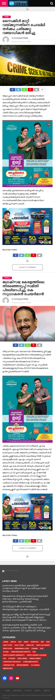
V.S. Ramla (35, 665)
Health (37, 690)
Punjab (35, 648)
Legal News (22, 658)
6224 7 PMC (19, 645)
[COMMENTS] (42, 89)
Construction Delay (12, 662)
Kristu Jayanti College (36, 655)
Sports (47, 690)
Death (13, 642)
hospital (34, 642)
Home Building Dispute (20, 652)
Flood (6, 652)
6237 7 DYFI (7, 645)
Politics (28, 690)
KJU (34, 652)
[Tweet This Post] (18, 89)
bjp (42, 642)
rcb (48, 642)
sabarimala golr (22, 648)
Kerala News (35, 658)
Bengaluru (7, 668)
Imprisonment (23, 665)
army (26, 642)
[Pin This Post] (30, 89)
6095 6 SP (30, 645)
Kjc (4, 658)
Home (7, 690)
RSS (19, 642)
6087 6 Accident (43, 645)
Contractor (8, 665)
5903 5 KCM (7, 648)
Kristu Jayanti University (13, 655)
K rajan (12, 658)
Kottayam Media (21, 38)
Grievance (17, 690)
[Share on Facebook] (12, 89)
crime (5, 642)
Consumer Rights (30, 662)
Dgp (41, 648)
